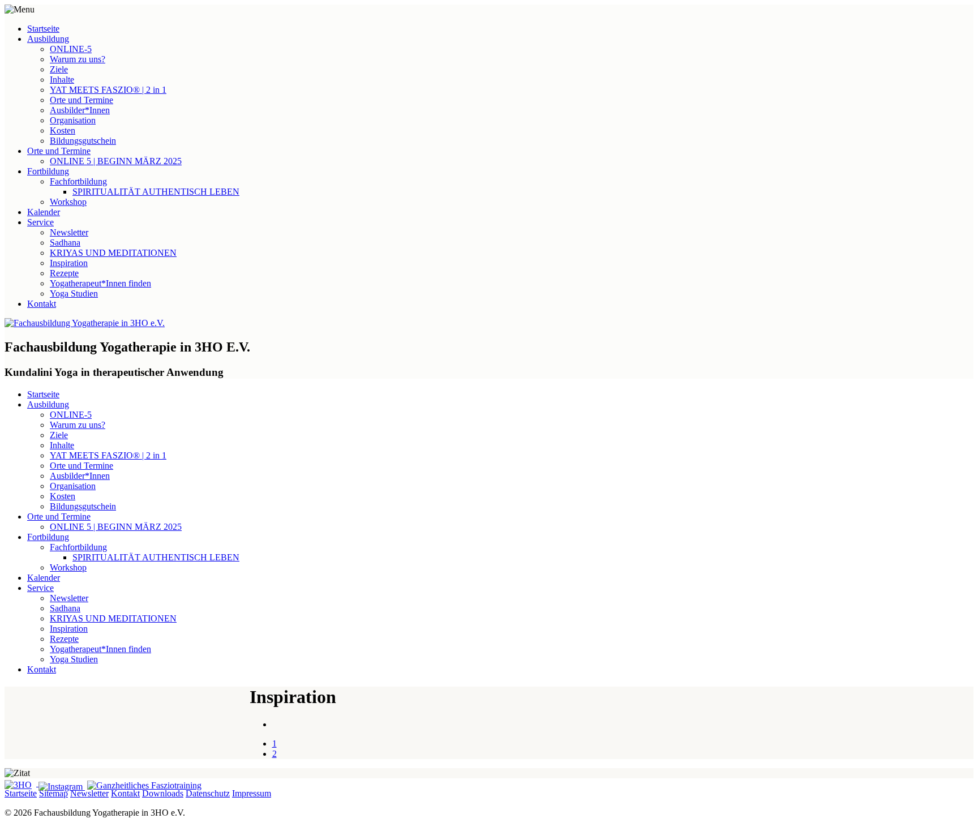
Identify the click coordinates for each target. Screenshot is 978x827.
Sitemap (53, 793)
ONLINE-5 (71, 49)
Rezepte (64, 273)
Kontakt (41, 303)
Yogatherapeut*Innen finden (100, 283)
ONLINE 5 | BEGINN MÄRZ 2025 (116, 161)
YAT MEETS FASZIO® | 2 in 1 (108, 90)
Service (40, 222)
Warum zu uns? (77, 59)
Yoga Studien (74, 293)
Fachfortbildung (78, 181)
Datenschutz (208, 793)
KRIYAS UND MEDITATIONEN (113, 253)
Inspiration (69, 263)
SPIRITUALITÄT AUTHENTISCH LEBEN (155, 191)
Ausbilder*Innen (80, 110)
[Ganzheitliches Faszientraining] (144, 783)
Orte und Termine (81, 100)
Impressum (251, 793)
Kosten (62, 130)
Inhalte (62, 79)
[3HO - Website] (21, 783)
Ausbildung (48, 39)
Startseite (43, 28)
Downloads (162, 793)
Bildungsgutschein (83, 140)
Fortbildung (48, 171)
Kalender (43, 212)
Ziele (59, 69)
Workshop (68, 202)
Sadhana (65, 242)
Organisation (73, 120)
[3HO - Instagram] (61, 786)
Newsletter (69, 232)
